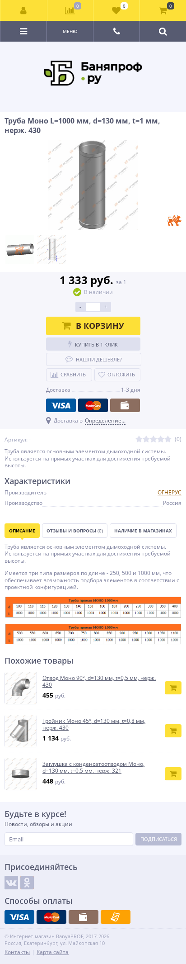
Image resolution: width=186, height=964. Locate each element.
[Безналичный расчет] (115, 917)
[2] (146, 439)
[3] (153, 439)
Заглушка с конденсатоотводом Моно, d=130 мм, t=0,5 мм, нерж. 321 (93, 767)
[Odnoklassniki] (27, 882)
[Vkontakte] (11, 882)
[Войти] (23, 10)
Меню (70, 31)
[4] (160, 439)
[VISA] (61, 405)
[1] (139, 439)
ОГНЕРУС (169, 492)
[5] (168, 439)
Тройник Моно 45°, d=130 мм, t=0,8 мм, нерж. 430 (93, 724)
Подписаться (158, 839)
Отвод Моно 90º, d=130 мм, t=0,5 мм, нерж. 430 (99, 681)
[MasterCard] (93, 405)
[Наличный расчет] (125, 405)
